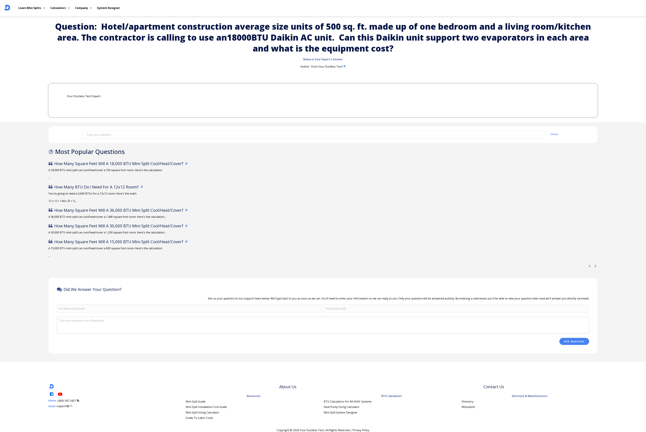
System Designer (108, 8)
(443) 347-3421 (67, 401)
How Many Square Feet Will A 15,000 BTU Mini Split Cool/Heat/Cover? (118, 241)
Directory (467, 401)
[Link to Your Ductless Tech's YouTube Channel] (60, 394)
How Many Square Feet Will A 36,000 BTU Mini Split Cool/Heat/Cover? (118, 210)
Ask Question (574, 341)
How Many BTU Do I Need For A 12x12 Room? (96, 187)
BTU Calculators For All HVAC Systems (348, 401)
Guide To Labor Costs (199, 418)
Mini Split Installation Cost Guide (206, 407)
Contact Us (493, 386)
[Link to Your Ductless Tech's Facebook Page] (51, 394)
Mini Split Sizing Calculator (202, 412)
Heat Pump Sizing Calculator (342, 407)
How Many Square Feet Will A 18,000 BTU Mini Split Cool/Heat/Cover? (118, 163)
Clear (554, 134)
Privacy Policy (360, 430)
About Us (287, 386)
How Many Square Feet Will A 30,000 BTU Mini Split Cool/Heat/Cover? (118, 226)
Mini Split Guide (195, 401)
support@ (63, 406)
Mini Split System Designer (340, 412)
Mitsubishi (468, 407)
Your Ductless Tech (330, 66)
